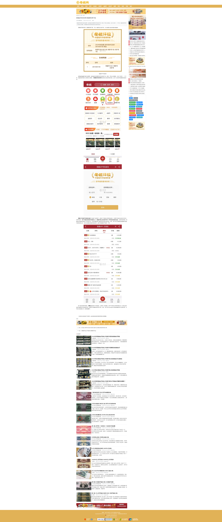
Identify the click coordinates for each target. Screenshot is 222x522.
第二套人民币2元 (132, 110)
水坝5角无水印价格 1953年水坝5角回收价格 (139, 93)
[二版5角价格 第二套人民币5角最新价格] (83, 400)
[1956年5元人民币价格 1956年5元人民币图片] (83, 467)
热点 (82, 6)
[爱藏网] (82, 2)
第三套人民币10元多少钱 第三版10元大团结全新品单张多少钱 (94, 327)
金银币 (105, 6)
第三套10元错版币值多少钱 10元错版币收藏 (102, 482)
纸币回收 (131, 119)
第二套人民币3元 (139, 108)
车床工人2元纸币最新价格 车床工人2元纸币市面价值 (141, 50)
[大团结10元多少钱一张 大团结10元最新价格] (137, 39)
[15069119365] (101, 508)
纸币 (90, 6)
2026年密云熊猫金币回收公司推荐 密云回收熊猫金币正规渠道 (107, 358)
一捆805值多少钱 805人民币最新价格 (137, 48)
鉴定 (131, 6)
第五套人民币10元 (132, 102)
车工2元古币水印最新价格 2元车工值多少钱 (102, 470)
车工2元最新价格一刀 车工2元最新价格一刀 (139, 88)
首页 (78, 6)
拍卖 (123, 6)
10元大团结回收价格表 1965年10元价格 (101, 448)
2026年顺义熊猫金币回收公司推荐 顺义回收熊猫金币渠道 (106, 370)
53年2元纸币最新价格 (134, 53)
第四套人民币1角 (132, 108)
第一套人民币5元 (139, 117)
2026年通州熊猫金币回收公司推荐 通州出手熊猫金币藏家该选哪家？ (108, 381)
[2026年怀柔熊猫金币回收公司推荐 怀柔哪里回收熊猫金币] (83, 355)
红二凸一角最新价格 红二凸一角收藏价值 (138, 46)
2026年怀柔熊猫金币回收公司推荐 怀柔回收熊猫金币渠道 (106, 336)
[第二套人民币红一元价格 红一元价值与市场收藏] (83, 434)
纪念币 (110, 6)
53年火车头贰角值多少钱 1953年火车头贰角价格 (140, 91)
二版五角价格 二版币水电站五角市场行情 (138, 84)
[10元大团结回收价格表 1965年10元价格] (83, 456)
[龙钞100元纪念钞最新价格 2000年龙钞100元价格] (137, 77)
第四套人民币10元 (140, 104)
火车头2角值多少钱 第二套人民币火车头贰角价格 (104, 403)
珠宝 (119, 6)
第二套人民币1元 (139, 110)
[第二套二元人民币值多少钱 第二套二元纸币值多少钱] (83, 501)
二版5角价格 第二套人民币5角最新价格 (101, 392)
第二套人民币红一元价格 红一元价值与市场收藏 (103, 426)
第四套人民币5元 (132, 106)
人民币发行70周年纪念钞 (133, 100)
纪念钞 (94, 6)
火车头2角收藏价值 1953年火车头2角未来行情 (103, 414)
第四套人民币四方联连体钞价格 (136, 79)
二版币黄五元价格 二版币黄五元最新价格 (138, 86)
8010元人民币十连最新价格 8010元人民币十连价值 (140, 41)
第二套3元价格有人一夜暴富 (136, 80)
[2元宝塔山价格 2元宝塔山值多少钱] (83, 445)
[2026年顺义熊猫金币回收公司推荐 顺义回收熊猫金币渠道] (83, 378)
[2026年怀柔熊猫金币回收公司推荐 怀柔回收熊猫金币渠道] (83, 344)
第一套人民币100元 (140, 115)
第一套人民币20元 (132, 117)
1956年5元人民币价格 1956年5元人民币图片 (103, 459)
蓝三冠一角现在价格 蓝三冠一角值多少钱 (138, 42)
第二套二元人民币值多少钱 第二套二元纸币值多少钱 (104, 493)
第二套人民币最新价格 (97, 394)
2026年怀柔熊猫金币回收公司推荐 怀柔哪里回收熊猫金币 (106, 347)
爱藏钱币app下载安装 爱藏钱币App (88, 330)
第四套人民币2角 (139, 106)
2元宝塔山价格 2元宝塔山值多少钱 (100, 437)
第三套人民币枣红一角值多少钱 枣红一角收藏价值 (140, 55)
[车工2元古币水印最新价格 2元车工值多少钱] (83, 478)
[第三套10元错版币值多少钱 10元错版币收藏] (83, 490)
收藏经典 (94, 338)
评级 (127, 6)
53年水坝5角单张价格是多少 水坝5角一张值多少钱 (140, 82)
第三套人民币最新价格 (97, 450)
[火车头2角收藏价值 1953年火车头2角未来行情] (83, 422)
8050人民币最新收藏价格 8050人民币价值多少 (139, 44)
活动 (86, 6)
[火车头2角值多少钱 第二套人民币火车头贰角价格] (83, 411)
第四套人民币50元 (132, 104)
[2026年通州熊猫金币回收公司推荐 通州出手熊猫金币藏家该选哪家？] (83, 389)
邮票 (115, 6)
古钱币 (100, 6)
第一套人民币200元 (133, 115)
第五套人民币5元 (139, 102)
